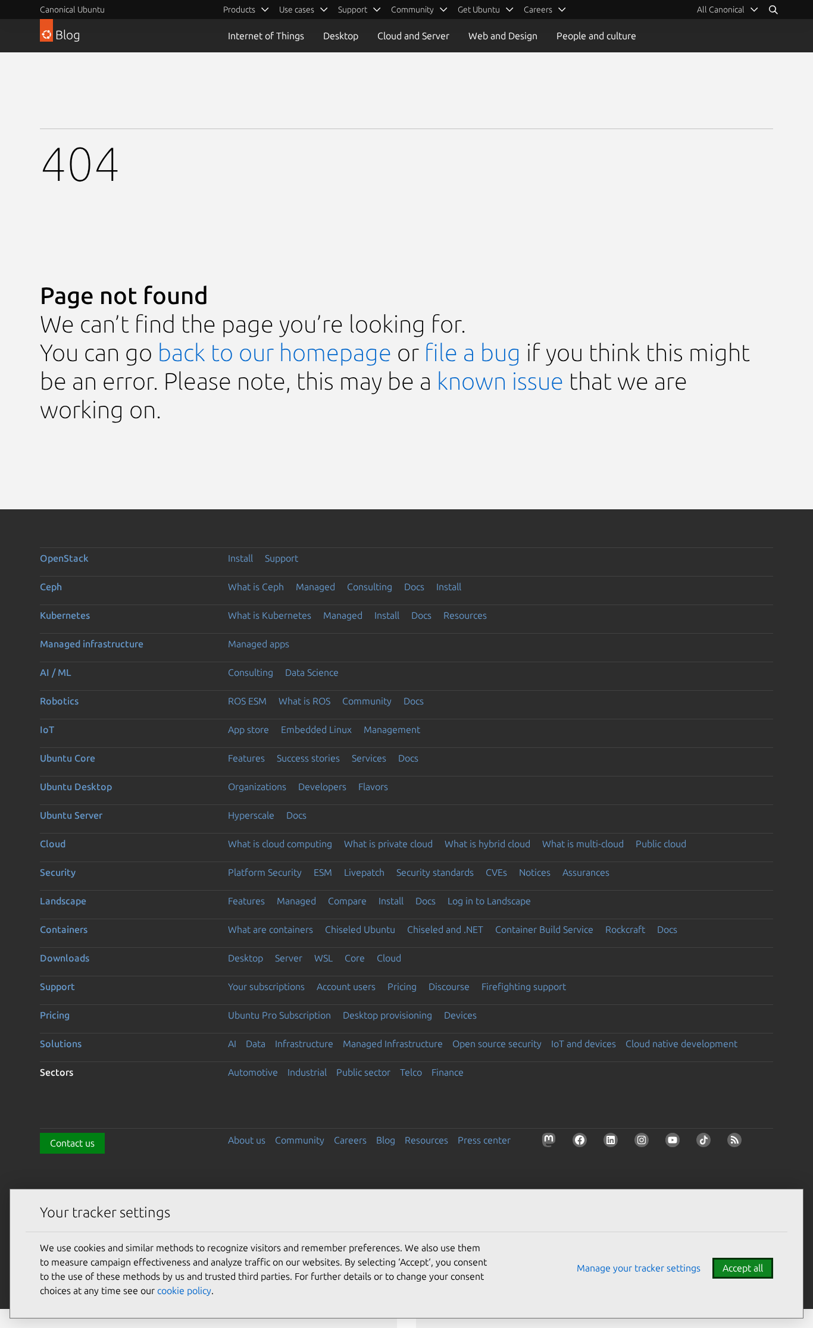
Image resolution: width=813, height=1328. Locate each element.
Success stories (308, 758)
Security (58, 872)
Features (246, 758)
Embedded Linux (316, 729)
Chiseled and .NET (445, 929)
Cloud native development (681, 1043)
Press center (484, 1140)
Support (281, 558)
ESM (323, 872)
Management (392, 729)
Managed (315, 586)
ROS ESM (247, 701)
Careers (350, 1140)
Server (288, 958)
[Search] (773, 9)
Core (355, 958)
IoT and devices (583, 1043)
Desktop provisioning (387, 1015)
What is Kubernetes (269, 615)
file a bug (472, 352)
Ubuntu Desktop (76, 786)
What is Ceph (256, 586)
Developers (322, 786)
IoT (47, 729)
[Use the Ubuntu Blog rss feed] (736, 1142)
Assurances (585, 872)
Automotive (253, 1072)
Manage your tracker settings (639, 1268)
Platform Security (265, 872)
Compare (347, 900)
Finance (447, 1072)
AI (232, 1043)
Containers (63, 929)
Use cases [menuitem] (296, 9)
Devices (460, 1015)
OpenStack (64, 558)
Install (240, 558)
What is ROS (304, 701)
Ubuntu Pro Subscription (279, 1015)
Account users (346, 986)
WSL (323, 958)
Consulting (369, 586)
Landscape (63, 900)
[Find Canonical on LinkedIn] (613, 1142)
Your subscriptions (266, 986)
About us (246, 1140)
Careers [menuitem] (538, 9)
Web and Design (502, 35)
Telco (411, 1072)
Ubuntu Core (67, 758)
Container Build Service (544, 929)
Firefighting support (523, 986)
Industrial (307, 1072)
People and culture (596, 35)
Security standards (435, 872)
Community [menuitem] (412, 9)
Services (369, 758)
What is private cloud (388, 843)
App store (248, 729)
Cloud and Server (413, 35)
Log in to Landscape (489, 900)
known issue (500, 381)
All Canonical (721, 9)
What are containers (270, 929)
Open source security (497, 1043)
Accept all (743, 1268)
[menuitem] (728, 9)
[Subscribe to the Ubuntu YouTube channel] (674, 1142)
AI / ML (55, 672)
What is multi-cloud (583, 843)
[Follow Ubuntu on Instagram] (643, 1142)
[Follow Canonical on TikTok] (705, 1142)
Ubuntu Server (71, 815)
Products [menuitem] (239, 9)
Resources (465, 615)
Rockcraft (625, 929)
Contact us (72, 1143)
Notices (535, 872)
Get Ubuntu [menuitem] (479, 9)
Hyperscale (251, 815)
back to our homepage (275, 352)
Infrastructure (304, 1043)
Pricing (402, 986)
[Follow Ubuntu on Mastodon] (551, 1142)
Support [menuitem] (352, 9)
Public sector (363, 1072)
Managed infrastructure (91, 643)
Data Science (312, 672)
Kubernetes (65, 615)
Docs (414, 586)
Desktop (340, 35)
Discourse (449, 986)
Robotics (59, 701)
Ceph (51, 586)
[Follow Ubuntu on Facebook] (582, 1142)
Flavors (373, 786)
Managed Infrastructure (393, 1043)
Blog (385, 1140)
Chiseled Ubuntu (360, 929)
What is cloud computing (280, 843)
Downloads (64, 958)
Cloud (52, 843)
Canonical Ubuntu (72, 9)
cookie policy (184, 1290)
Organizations (257, 786)
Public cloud (661, 843)
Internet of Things (266, 35)
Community (367, 701)
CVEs (496, 872)
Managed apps (258, 643)
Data (255, 1043)
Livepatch (364, 872)
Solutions (61, 1043)
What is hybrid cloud (487, 843)
